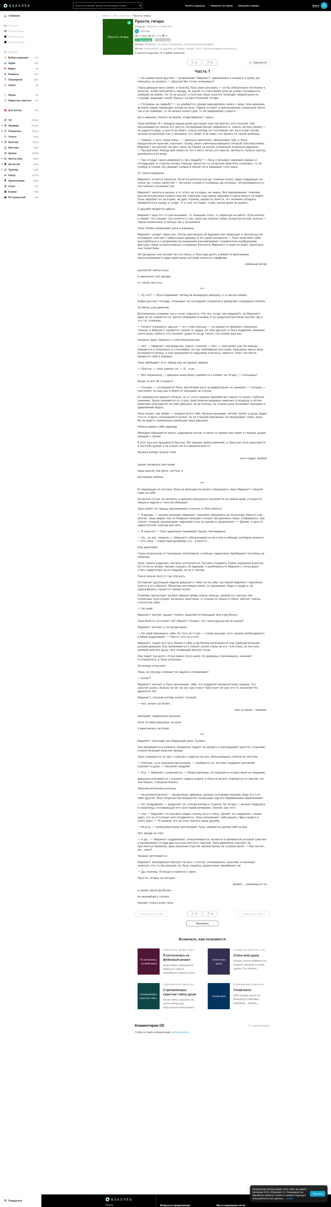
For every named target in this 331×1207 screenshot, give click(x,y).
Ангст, (199, 48)
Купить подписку (195, 5)
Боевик (12, 191)
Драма (12, 153)
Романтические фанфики (199, 44)
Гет (115, 15)
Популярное (15, 79)
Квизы (12, 94)
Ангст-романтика (172, 44)
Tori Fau (125, 15)
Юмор (12, 175)
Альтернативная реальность (220, 48)
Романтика (14, 131)
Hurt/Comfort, (151, 48)
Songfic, (190, 48)
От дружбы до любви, (172, 48)
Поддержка (15, 1200)
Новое (12, 85)
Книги (106, 15)
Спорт (12, 186)
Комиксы (13, 74)
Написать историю (221, 5)
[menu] (20, 105)
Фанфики (150, 44)
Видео (12, 68)
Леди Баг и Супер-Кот (159, 26)
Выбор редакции (18, 57)
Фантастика (15, 158)
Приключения (16, 180)
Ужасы (12, 136)
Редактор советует (20, 100)
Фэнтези (13, 142)
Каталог (110, 1205)
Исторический (16, 197)
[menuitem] (20, 16)
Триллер (13, 169)
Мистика (13, 147)
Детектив (14, 164)
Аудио (11, 62)
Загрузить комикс (248, 5)
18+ (10, 120)
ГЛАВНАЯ (14, 15)
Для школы (15, 110)
